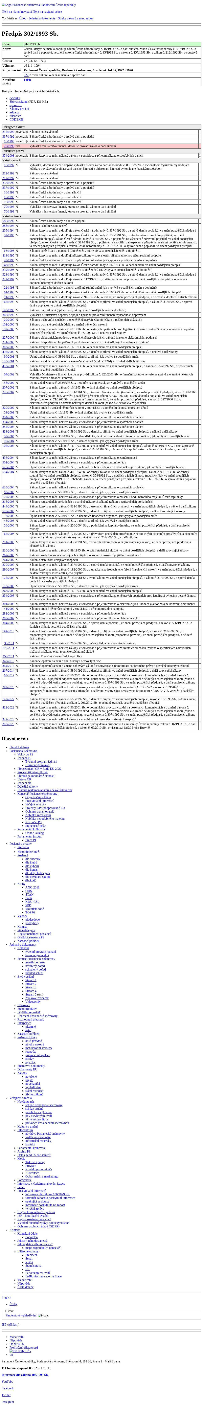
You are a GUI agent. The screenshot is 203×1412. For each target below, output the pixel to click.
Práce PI (30, 840)
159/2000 (8, 329)
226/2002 (8, 392)
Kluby (21, 883)
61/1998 (9, 292)
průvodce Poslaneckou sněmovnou (47, 1123)
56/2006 (9, 525)
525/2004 (8, 467)
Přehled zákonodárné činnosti (35, 775)
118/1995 (8, 255)
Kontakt (15, 1230)
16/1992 (9, 165)
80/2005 (9, 492)
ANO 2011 (32, 887)
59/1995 (9, 235)
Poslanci (22, 855)
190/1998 (8, 310)
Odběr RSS (17, 1344)
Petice (21, 1187)
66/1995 (9, 250)
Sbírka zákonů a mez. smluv (75, 18)
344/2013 (8, 665)
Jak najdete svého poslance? (35, 1244)
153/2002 (8, 382)
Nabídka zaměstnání (38, 815)
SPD (28, 905)
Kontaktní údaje (27, 1233)
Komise (22, 926)
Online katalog (34, 833)
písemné (30, 1026)
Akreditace (32, 1173)
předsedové (32, 919)
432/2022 (8, 707)
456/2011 (8, 656)
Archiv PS (24, 1151)
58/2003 (9, 412)
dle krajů (30, 880)
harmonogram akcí (37, 955)
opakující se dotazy (37, 1201)
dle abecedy (32, 859)
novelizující (32, 1083)
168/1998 (8, 301)
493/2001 (8, 366)
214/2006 (8, 542)
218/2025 (8, 724)
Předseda (23, 847)
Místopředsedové (28, 851)
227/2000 (8, 337)
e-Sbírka (15, 98)
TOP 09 (30, 912)
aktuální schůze (35, 962)
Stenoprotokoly (27, 1008)
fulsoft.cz (15, 116)
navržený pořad (35, 966)
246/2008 (8, 591)
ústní (28, 1030)
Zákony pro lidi (19, 108)
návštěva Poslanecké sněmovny (45, 1133)
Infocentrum (25, 1130)
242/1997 (8, 279)
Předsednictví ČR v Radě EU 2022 (39, 768)
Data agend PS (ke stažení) (34, 1155)
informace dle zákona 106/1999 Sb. (47, 1194)
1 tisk (27, 79)
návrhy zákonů (34, 1044)
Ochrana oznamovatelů (39, 811)
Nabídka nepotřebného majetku (45, 818)
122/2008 (8, 577)
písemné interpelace (37, 1055)
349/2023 (8, 719)
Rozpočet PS (33, 822)
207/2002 (8, 387)
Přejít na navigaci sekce (47, 11)
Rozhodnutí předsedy (30, 1019)
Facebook (8, 1388)
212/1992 (8, 131)
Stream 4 (30, 991)
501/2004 (8, 462)
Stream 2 (30, 983)
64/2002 (9, 374)
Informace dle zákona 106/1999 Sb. (25, 1375)
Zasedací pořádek (28, 941)
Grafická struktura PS (30, 937)
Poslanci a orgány (21, 843)
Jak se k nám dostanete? (32, 1240)
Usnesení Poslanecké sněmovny (37, 1016)
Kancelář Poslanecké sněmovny (37, 793)
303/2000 (8, 347)
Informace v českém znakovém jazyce (41, 1183)
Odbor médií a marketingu (41, 1176)
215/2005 (8, 501)
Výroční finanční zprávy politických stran (43, 1222)
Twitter (6, 1395)
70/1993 (9, 146)
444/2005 (8, 506)
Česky (13, 1304)
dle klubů (31, 862)
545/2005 (8, 511)
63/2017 (9, 675)
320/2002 (8, 407)
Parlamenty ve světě (37, 1272)
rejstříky (30, 1062)
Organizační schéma (38, 797)
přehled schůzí (34, 973)
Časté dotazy (25, 1287)
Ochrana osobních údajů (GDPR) (38, 1226)
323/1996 (8, 274)
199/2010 (8, 631)
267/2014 (8, 670)
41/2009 (9, 608)
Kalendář (23, 948)
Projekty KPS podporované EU (45, 808)
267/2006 (8, 555)
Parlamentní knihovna (31, 829)
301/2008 (8, 604)
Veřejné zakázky (35, 804)
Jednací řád (24, 783)
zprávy (29, 1058)
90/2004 (9, 441)
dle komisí (31, 869)
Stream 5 (30, 994)
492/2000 (8, 351)
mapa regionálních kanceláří (42, 1247)
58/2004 (9, 436)
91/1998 (9, 297)
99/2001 (9, 356)
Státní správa (33, 1265)
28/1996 (9, 260)
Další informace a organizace (43, 1276)
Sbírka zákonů (34, 1094)
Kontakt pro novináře (38, 1169)
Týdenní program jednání (41, 761)
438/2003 (8, 431)
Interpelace (24, 1023)
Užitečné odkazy (27, 1251)
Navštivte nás (25, 1101)
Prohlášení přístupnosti (24, 1347)
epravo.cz (16, 105)
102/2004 (8, 445)
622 (26, 75)
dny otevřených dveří (38, 1115)
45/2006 (9, 520)
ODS (28, 891)
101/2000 (8, 324)
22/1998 (9, 287)
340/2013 (8, 661)
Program (30, 1165)
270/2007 (8, 564)
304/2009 (8, 623)
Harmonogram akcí (37, 765)
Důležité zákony (27, 786)
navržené (31, 1076)
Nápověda (23, 1283)
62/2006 (9, 533)
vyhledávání (33, 1087)
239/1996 (8, 269)
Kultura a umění (27, 1126)
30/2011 (9, 643)
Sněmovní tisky (27, 1037)
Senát (28, 1258)
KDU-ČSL (32, 901)
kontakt (30, 1144)
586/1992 (8, 221)
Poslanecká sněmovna (23, 750)
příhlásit (13, 1324)
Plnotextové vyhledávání (21, 1315)
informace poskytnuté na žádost (45, 1205)
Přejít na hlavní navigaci (17, 11)
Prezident (31, 1255)
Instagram (8, 1401)
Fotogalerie (24, 1180)
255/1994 (8, 230)
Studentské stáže (35, 825)
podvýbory (32, 923)
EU (27, 1269)
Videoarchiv (33, 1001)
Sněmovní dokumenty (31, 1065)
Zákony (22, 1073)
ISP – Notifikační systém (32, 1215)
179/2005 (8, 497)
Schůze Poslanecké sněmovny (36, 958)
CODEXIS (17, 119)
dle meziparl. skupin (38, 876)
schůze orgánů (34, 1108)
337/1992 (8, 136)
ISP (4, 1324)
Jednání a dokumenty (42, 18)
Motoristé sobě (34, 908)
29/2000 (9, 319)
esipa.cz (14, 112)
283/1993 (8, 225)
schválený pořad (35, 969)
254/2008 (8, 595)
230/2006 (8, 550)
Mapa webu (24, 1280)
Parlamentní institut (29, 836)
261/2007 (8, 560)
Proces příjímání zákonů (32, 772)
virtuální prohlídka (36, 1119)
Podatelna (31, 1237)
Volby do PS (25, 754)
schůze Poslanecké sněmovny (43, 1105)
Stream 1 (30, 980)
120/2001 (8, 361)
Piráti (28, 898)
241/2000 (8, 342)
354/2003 (8, 155)
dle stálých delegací (37, 873)
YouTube (7, 1381)
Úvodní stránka (19, 747)
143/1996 (8, 265)
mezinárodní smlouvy (38, 1048)
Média (21, 1158)
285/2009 (8, 618)
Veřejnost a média (21, 1098)
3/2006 (10, 516)
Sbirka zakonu (19, 101)
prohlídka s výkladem (38, 1112)
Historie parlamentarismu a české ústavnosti (44, 790)
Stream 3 (30, 987)
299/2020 (8, 687)
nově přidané (33, 1040)
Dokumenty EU (27, 1069)
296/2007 (8, 569)
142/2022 (8, 699)
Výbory (22, 916)
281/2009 (8, 613)
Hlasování (23, 1005)
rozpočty (30, 1051)
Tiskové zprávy (35, 1162)
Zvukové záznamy (37, 998)
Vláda (29, 1262)
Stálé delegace (26, 930)
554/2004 (8, 472)
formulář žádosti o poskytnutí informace (50, 1197)
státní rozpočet (34, 1090)
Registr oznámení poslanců (34, 933)
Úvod (22, 18)
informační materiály (38, 1140)
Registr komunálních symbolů (36, 1212)
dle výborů (32, 866)
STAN (29, 894)
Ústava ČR (24, 779)
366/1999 (8, 315)
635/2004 (8, 487)
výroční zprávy (34, 1208)
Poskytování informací (39, 800)
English (6, 1297)
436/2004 (8, 457)
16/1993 (9, 141)
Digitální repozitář (28, 1012)
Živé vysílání (25, 976)
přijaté (29, 1080)
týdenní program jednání (40, 951)
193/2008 (8, 586)
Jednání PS (24, 758)
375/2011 (8, 648)
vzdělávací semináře (38, 1137)
